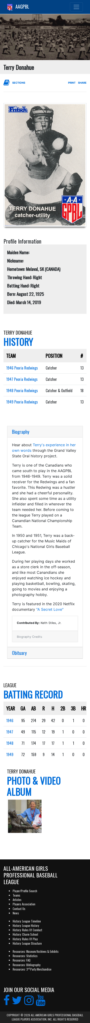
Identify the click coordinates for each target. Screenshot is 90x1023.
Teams (16, 895)
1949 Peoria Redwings (22, 402)
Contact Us (19, 909)
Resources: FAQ (21, 960)
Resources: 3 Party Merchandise (32, 969)
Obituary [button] (19, 652)
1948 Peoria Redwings (22, 390)
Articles (17, 900)
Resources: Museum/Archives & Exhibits (36, 951)
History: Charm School (25, 934)
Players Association (24, 904)
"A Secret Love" (49, 609)
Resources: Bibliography (26, 965)
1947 (9, 732)
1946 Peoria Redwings (22, 368)
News (16, 913)
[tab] (45, 431)
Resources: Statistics (25, 956)
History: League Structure (27, 943)
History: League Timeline (27, 921)
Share (82, 82)
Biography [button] (20, 431)
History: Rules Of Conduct (27, 930)
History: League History (26, 925)
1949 (9, 754)
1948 (9, 743)
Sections (18, 82)
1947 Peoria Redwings (22, 379)
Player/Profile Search (25, 891)
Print (71, 82)
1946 (9, 720)
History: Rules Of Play (25, 939)
